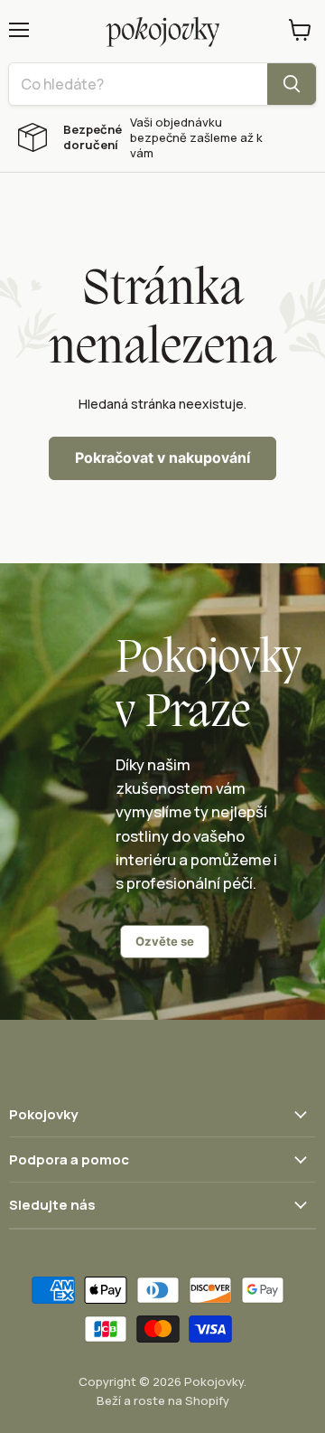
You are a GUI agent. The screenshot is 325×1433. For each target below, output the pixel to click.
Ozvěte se (164, 941)
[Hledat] (291, 84)
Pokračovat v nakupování (162, 458)
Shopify (207, 1400)
